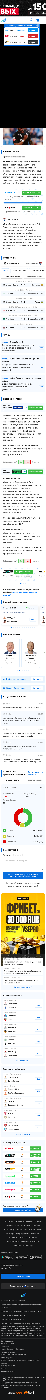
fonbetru (23, 700)
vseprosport (4, 20)
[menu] (43, 20)
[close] (37, 25)
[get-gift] (37, 20)
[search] (31, 20)
